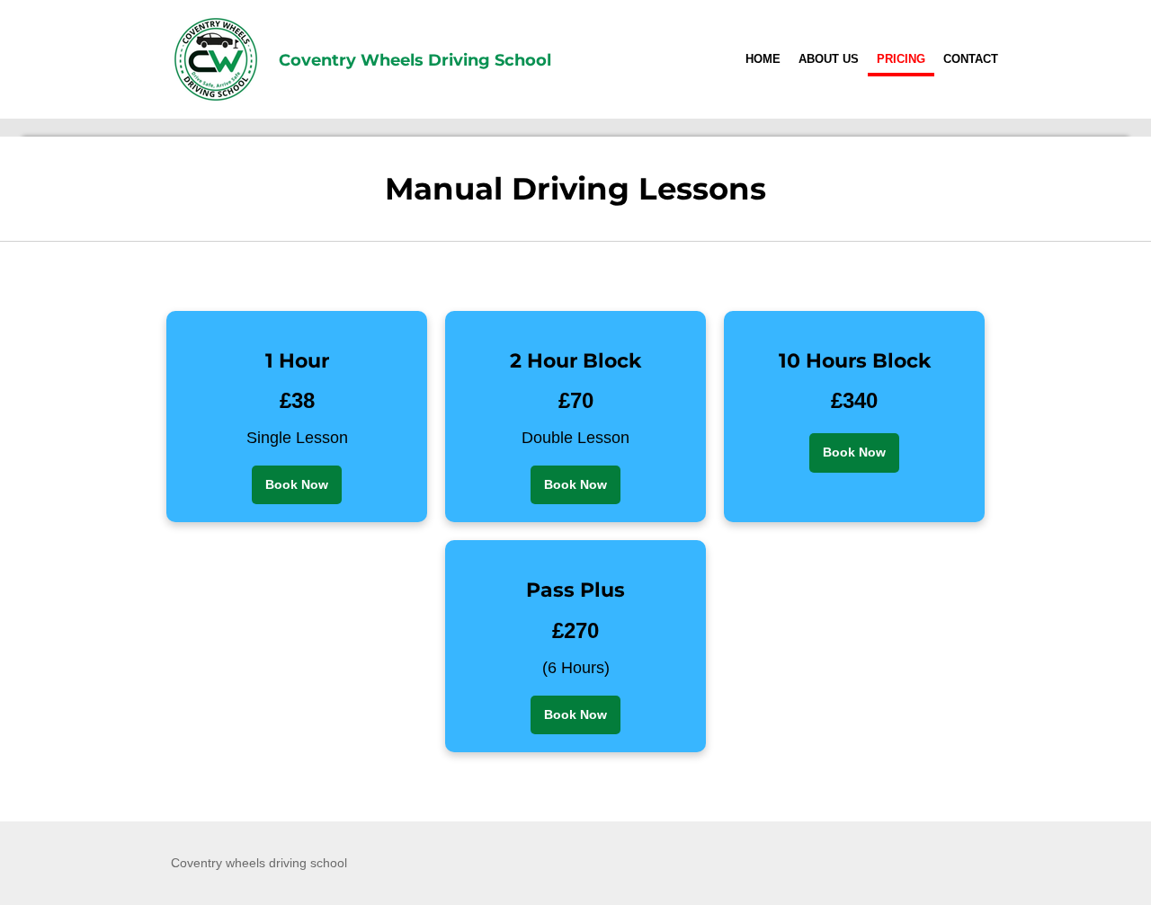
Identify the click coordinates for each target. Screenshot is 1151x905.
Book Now (296, 484)
